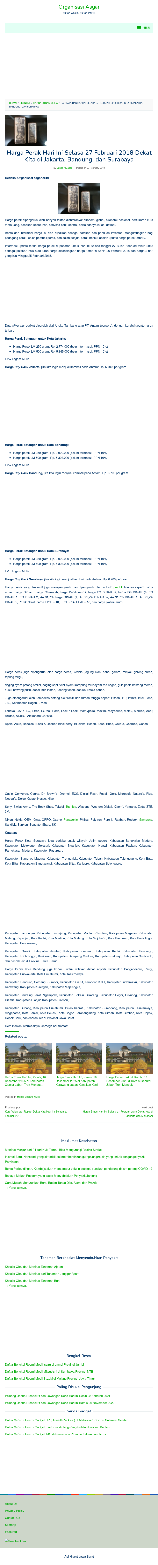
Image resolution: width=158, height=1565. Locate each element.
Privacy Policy (14, 1510)
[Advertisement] (79, 66)
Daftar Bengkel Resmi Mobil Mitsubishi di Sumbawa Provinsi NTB (49, 1371)
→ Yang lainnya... (16, 1187)
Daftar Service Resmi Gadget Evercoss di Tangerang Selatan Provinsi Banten (57, 1427)
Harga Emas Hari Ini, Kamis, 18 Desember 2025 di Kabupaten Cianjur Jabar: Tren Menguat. (25, 1081)
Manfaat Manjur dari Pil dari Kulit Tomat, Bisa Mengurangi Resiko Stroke (53, 1149)
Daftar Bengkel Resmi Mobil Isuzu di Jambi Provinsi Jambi (44, 1364)
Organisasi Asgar (79, 7)
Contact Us (12, 1517)
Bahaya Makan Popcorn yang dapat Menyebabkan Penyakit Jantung (51, 1175)
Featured (11, 1531)
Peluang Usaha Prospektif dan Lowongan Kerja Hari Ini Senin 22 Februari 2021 (57, 1395)
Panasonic (71, 819)
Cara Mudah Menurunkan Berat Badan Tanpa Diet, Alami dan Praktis (51, 1182)
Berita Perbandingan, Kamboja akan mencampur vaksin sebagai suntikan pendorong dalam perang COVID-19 (78, 1168)
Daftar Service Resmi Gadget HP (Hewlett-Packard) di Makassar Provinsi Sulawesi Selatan (66, 1420)
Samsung (145, 819)
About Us (11, 1503)
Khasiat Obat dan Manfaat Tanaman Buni (32, 1280)
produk (118, 587)
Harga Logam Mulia (28, 1097)
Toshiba (71, 806)
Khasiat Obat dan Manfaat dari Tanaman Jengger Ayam (42, 1273)
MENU (146, 28)
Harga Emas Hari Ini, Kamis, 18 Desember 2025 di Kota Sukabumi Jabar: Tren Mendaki (128, 1081)
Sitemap (10, 1524)
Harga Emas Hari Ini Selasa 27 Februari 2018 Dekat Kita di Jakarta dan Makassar (118, 1111)
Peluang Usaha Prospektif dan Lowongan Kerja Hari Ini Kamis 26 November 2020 (59, 1402)
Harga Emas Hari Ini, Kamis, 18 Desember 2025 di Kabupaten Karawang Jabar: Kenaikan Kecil (77, 1081)
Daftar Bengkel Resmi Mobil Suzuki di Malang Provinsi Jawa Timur (50, 1378)
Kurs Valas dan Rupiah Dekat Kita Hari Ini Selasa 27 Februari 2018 (36, 1111)
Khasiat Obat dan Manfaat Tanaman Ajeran (34, 1266)
